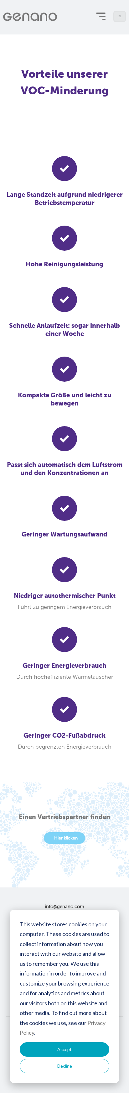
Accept (64, 1049)
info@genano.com (64, 906)
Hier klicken (66, 838)
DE (120, 18)
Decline (64, 1066)
